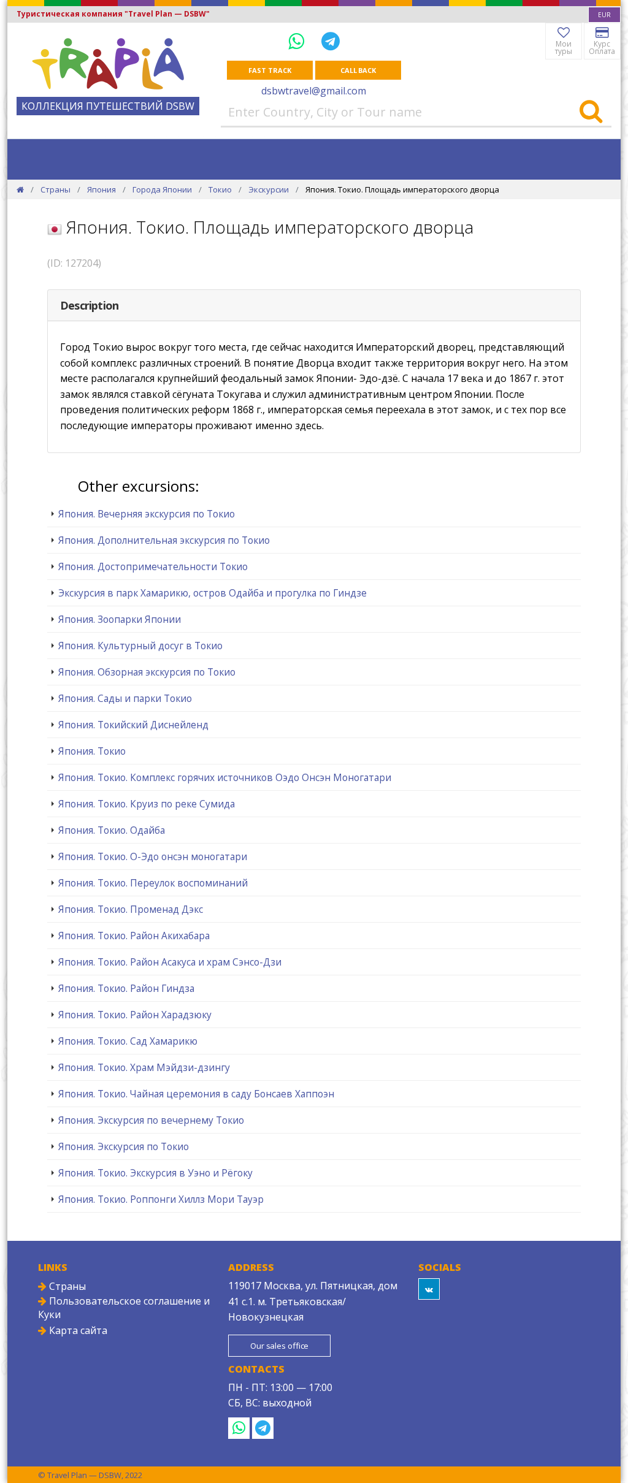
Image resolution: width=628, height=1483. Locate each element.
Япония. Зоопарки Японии (119, 619)
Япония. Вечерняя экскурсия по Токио (146, 513)
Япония (101, 189)
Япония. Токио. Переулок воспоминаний (153, 883)
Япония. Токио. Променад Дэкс (130, 909)
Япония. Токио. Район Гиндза (126, 988)
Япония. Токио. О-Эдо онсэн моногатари (152, 856)
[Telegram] (330, 40)
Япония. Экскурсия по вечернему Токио (151, 1120)
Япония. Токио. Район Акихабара (134, 935)
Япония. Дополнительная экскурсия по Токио (164, 540)
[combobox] (604, 15)
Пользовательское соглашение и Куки (124, 1307)
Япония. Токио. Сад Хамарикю (127, 1041)
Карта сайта (77, 1330)
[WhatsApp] (298, 40)
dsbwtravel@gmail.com (313, 90)
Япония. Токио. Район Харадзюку (135, 1014)
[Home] (20, 189)
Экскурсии (268, 189)
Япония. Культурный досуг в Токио (140, 645)
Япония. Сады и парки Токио (125, 698)
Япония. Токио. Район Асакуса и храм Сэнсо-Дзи (169, 962)
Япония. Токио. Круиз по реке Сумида (146, 803)
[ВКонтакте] (429, 1289)
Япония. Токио (92, 751)
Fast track (269, 70)
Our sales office (279, 1345)
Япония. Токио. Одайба (111, 830)
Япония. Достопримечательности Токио (153, 566)
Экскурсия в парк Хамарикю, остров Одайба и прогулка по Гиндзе (212, 593)
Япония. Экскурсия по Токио (123, 1146)
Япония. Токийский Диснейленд (133, 724)
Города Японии (162, 189)
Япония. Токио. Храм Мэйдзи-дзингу (144, 1067)
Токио (220, 189)
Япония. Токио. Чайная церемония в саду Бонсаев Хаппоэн (196, 1093)
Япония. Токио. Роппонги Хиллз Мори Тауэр (161, 1199)
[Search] (590, 112)
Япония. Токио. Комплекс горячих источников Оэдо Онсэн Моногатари (224, 777)
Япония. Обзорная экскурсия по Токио (147, 672)
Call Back (358, 70)
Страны (55, 189)
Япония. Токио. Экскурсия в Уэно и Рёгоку (155, 1173)
